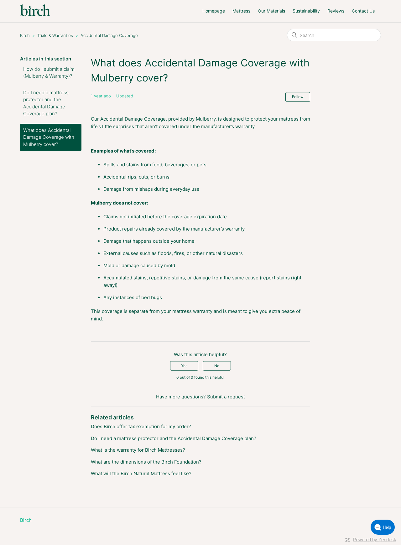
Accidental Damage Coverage (109, 35)
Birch (25, 35)
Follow (298, 96)
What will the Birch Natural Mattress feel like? (141, 473)
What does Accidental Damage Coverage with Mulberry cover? (48, 137)
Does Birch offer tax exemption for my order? (141, 426)
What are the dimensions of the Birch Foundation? (146, 462)
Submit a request (226, 397)
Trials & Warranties (55, 35)
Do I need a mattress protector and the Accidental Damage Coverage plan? (46, 103)
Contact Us (363, 10)
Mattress (241, 10)
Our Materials (271, 10)
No (216, 365)
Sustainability (306, 10)
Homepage (213, 10)
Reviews (335, 10)
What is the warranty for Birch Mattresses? (138, 450)
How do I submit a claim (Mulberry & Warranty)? (49, 72)
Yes (184, 365)
